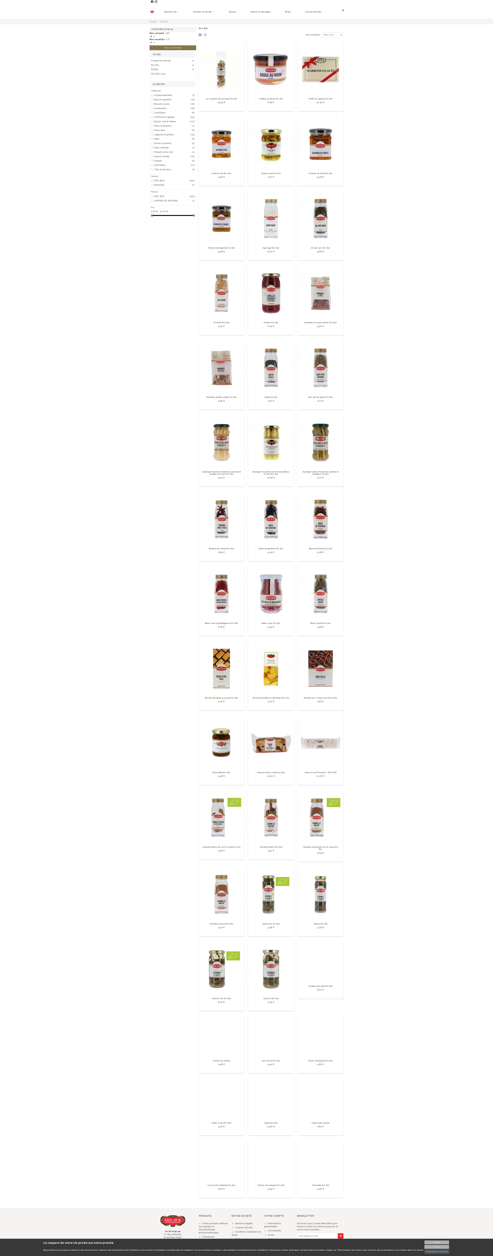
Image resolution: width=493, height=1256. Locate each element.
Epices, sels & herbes (174, 121)
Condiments (174, 108)
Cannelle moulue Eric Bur (221, 924)
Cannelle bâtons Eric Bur (271, 847)
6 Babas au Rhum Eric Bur (271, 99)
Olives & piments (174, 143)
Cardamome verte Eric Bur (320, 998)
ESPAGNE (174, 185)
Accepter (436, 1242)
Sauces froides (174, 156)
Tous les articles (173, 47)
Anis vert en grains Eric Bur (320, 397)
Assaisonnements (174, 95)
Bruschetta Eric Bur (221, 772)
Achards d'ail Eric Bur (221, 173)
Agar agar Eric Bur (271, 248)
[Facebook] (152, 1)
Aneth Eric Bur (271, 397)
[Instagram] (156, 1)
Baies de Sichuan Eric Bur (320, 549)
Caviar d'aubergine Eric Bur (320, 1073)
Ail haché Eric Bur (221, 323)
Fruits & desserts (174, 126)
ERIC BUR (174, 180)
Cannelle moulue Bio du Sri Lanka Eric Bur (320, 848)
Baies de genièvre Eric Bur (271, 549)
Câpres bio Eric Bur (271, 924)
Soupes (174, 161)
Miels (174, 139)
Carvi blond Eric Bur (271, 1073)
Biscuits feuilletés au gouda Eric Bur (221, 698)
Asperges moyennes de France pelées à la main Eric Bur (271, 473)
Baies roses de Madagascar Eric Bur (221, 623)
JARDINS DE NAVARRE (174, 200)
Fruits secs (174, 130)
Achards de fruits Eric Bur (320, 173)
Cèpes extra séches (320, 1148)
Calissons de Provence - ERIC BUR (321, 772)
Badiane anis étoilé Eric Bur (221, 549)
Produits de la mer (174, 152)
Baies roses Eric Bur (271, 623)
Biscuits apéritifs (174, 99)
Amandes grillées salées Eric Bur (221, 397)
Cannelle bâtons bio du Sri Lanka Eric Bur (221, 847)
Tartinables (174, 165)
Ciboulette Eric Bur (320, 1222)
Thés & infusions (174, 169)
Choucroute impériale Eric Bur (221, 1222)
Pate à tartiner (174, 147)
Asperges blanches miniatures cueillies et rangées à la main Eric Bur (221, 473)
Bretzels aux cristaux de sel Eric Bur (320, 698)
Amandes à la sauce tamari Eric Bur (320, 323)
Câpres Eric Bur (320, 924)
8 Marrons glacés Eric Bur (321, 99)
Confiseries (174, 112)
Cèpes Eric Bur (271, 1148)
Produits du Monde (161, 60)
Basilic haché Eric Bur (321, 623)
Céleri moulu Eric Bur (221, 1148)
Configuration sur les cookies (437, 1251)
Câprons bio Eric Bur (221, 998)
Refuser (437, 1247)
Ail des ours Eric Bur (320, 248)
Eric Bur (155, 65)
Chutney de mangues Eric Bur (271, 1222)
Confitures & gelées (174, 117)
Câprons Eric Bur (271, 998)
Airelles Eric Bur (271, 323)
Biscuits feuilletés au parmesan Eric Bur (271, 698)
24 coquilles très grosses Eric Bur (221, 99)
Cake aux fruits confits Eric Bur (271, 772)
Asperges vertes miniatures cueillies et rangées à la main (320, 473)
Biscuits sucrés (174, 104)
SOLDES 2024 (158, 74)
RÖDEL (155, 69)
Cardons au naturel (221, 1073)
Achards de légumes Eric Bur (221, 248)
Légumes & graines (174, 134)
